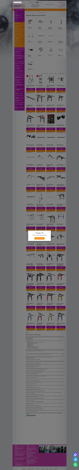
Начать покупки (39, 238)
